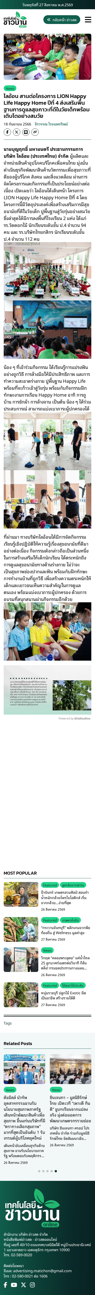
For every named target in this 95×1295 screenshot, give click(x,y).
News (10, 88)
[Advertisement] (47, 797)
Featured (50, 885)
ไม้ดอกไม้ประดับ (73, 985)
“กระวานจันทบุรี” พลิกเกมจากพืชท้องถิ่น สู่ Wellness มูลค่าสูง (65, 930)
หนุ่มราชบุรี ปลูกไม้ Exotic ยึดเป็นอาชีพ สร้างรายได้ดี (63, 995)
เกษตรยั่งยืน (70, 920)
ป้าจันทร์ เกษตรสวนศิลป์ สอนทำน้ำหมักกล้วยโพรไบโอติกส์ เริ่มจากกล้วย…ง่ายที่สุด (65, 897)
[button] (39, 1171)
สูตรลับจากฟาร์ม (73, 885)
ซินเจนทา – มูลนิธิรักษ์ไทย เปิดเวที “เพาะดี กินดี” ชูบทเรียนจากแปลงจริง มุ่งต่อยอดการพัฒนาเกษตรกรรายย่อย (70, 1109)
